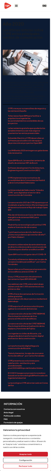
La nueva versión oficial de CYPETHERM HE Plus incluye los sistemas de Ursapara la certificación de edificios (26, 316)
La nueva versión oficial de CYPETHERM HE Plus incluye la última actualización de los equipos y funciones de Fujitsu (26, 326)
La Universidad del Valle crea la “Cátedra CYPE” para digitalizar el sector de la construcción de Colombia (26, 192)
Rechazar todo (25, 466)
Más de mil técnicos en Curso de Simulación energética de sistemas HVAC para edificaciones (27, 217)
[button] (16, 5)
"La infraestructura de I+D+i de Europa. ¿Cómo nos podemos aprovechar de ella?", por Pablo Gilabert (27, 234)
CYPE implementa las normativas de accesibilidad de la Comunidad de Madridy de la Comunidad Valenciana (26, 180)
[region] (25, 448)
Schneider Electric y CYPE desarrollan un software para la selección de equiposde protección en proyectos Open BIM (26, 140)
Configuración (25, 460)
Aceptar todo (25, 454)
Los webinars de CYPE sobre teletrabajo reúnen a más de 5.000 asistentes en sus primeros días (26, 286)
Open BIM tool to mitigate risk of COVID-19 (27, 254)
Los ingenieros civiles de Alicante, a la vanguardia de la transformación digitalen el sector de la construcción (26, 336)
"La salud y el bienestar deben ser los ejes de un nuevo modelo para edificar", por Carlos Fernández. (27, 261)
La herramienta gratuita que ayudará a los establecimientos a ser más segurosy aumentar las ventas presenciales (26, 130)
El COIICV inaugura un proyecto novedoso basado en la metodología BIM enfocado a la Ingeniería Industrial (28, 375)
